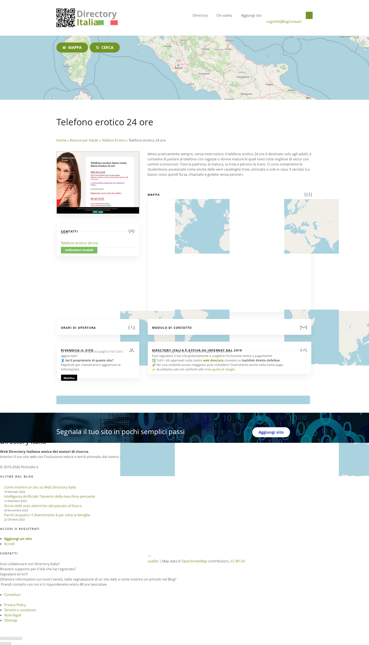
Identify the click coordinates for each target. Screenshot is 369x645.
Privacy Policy (15, 605)
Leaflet (153, 561)
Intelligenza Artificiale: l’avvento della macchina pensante (49, 496)
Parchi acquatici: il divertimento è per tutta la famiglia (47, 515)
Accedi (9, 543)
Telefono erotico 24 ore (79, 243)
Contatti (295, 21)
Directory (200, 15)
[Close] (3, 638)
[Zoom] (19, 638)
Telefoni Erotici (113, 140)
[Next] (8, 643)
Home (61, 140)
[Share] (8, 638)
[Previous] (3, 643)
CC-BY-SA (237, 561)
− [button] (151, 556)
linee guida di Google (220, 369)
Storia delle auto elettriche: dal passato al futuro (43, 505)
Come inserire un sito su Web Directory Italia (40, 487)
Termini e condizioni (20, 610)
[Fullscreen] (14, 638)
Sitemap (10, 620)
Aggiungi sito (251, 15)
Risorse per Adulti (84, 140)
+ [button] (149, 556)
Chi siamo (224, 15)
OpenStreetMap (194, 561)
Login (270, 21)
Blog (284, 21)
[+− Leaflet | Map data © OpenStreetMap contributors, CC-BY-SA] (229, 253)
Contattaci (12, 594)
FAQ (278, 21)
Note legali (12, 615)
